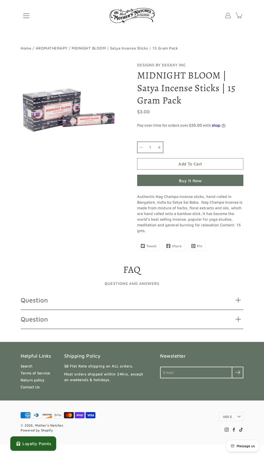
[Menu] (26, 15)
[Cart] (239, 15)
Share (177, 246)
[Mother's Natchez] (132, 15)
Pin (199, 246)
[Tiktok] (241, 430)
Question (34, 300)
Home (26, 48)
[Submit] (237, 372)
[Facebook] (234, 430)
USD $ (227, 416)
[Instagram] (226, 430)
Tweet (151, 246)
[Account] (228, 15)
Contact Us (30, 387)
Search (26, 366)
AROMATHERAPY (52, 48)
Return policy (32, 380)
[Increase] (159, 147)
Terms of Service (35, 373)
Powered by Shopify (37, 430)
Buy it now (190, 180)
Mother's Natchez (49, 425)
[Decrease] (141, 147)
